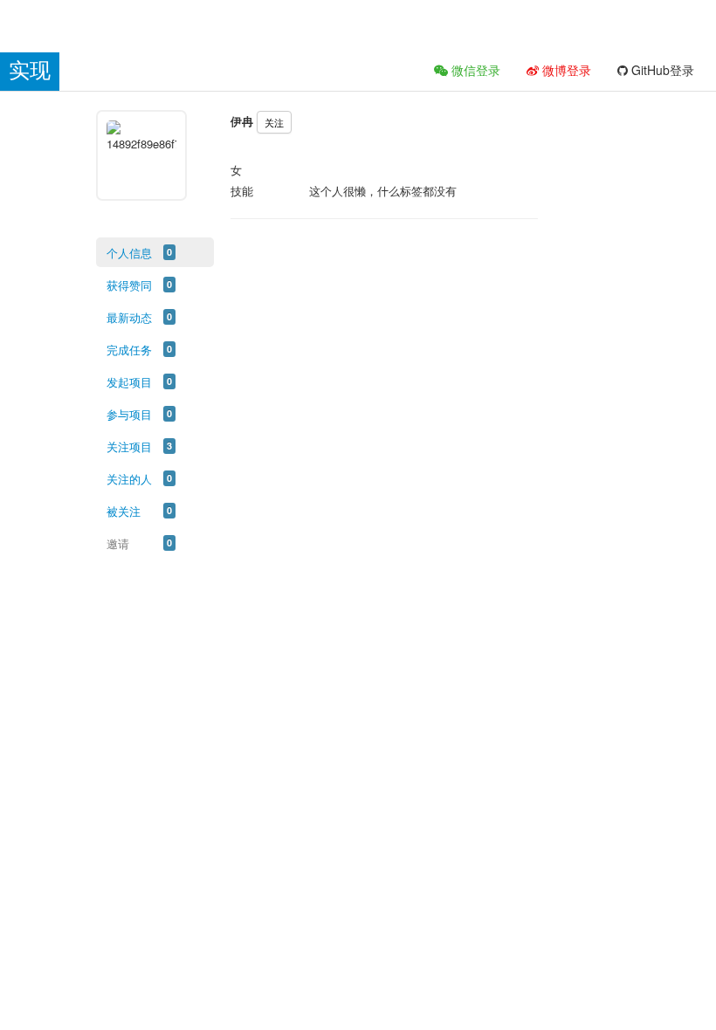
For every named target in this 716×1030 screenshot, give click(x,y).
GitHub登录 (661, 70)
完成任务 (129, 349)
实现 (30, 70)
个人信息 (129, 252)
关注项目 (129, 446)
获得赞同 (129, 285)
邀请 (118, 543)
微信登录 (474, 70)
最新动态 (129, 317)
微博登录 (565, 70)
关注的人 (129, 478)
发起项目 (129, 382)
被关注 (124, 511)
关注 (274, 122)
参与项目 (129, 414)
